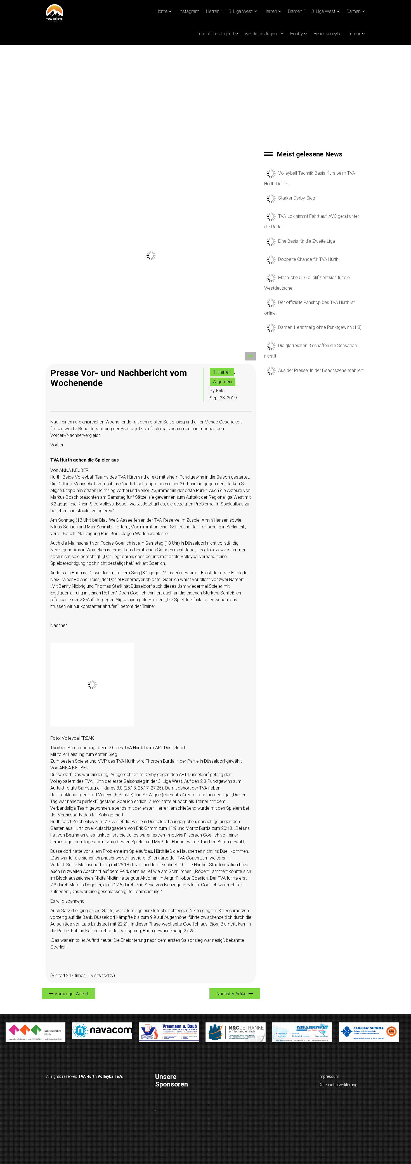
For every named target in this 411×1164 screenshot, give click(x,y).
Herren (270, 11)
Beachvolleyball (328, 33)
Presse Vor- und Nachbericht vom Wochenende (118, 377)
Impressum (329, 1076)
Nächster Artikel (232, 993)
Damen (353, 11)
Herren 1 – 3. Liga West (229, 11)
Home (161, 11)
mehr (355, 33)
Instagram (188, 11)
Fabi (220, 390)
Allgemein (222, 381)
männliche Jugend (215, 33)
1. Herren (222, 372)
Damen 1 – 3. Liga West (312, 11)
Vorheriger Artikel (70, 993)
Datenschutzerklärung (338, 1085)
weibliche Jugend (262, 33)
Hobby (296, 33)
